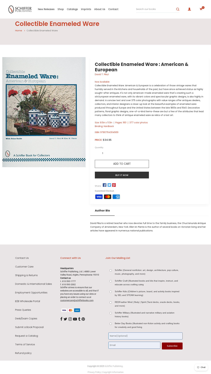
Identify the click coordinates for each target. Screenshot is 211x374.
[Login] (189, 9)
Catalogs (72, 9)
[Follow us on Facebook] (105, 185)
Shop (61, 9)
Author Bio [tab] (102, 210)
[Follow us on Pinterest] (114, 185)
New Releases (46, 9)
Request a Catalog (26, 336)
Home (18, 30)
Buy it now (121, 175)
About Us (99, 9)
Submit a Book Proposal (29, 327)
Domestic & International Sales (33, 284)
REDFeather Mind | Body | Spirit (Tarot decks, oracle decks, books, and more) (147, 304)
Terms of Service (25, 344)
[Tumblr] (79, 319)
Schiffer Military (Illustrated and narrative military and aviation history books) (144, 314)
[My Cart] (201, 9)
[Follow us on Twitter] (109, 185)
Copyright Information (113, 372)
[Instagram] (70, 319)
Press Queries (23, 310)
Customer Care (24, 266)
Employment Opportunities (31, 292)
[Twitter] (65, 319)
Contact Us (22, 258)
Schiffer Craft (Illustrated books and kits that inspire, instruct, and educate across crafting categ (146, 283)
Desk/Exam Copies (26, 318)
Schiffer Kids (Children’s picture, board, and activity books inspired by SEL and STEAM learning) (147, 293)
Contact (113, 9)
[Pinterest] (83, 319)
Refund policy (23, 353)
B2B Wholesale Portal (27, 301)
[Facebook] (61, 319)
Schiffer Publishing (114, 366)
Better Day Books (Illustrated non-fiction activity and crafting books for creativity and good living (147, 325)
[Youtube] (75, 319)
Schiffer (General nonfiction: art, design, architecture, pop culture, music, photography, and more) (147, 272)
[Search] (177, 9)
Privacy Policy (94, 372)
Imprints (86, 9)
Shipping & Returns (26, 275)
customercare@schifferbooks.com (76, 300)
